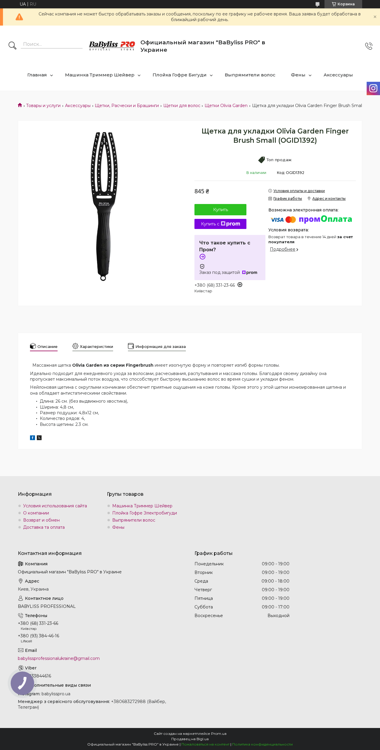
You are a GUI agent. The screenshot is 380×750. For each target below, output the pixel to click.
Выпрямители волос (250, 75)
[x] (39, 438)
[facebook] (32, 438)
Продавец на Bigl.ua (190, 739)
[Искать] (12, 46)
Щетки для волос (181, 105)
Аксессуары (338, 75)
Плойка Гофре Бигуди (180, 75)
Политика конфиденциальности (262, 744)
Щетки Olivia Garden (226, 105)
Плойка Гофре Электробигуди (144, 513)
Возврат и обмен (41, 520)
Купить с (210, 224)
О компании (36, 513)
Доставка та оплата (44, 527)
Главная (37, 75)
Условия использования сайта (55, 506)
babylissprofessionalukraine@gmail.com (59, 658)
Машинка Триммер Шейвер (99, 75)
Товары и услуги (43, 105)
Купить (220, 209)
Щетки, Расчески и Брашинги (127, 105)
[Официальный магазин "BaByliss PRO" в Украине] (112, 46)
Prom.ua (219, 733)
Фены (298, 75)
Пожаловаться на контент (205, 744)
